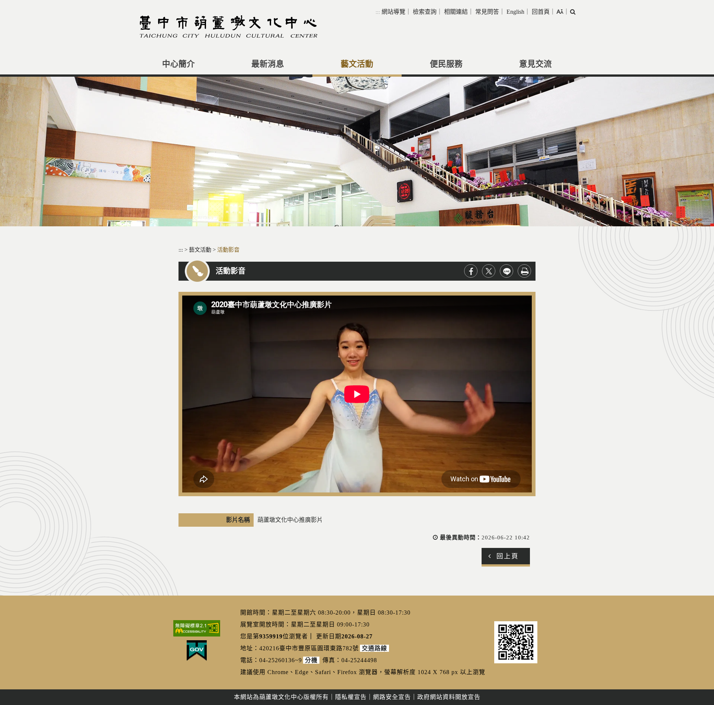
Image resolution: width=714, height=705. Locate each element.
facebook (470, 271)
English (515, 12)
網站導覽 (393, 12)
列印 (524, 271)
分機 (311, 660)
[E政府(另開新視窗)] (197, 650)
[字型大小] (559, 11)
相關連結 (456, 12)
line (506, 271)
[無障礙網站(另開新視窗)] (197, 628)
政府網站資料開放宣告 (448, 697)
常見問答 (487, 12)
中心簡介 (178, 64)
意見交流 (535, 64)
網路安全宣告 (392, 697)
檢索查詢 (425, 12)
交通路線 (374, 648)
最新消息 (267, 64)
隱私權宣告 (351, 697)
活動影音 (228, 249)
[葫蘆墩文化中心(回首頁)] (228, 26)
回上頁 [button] (507, 556)
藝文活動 (357, 64)
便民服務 (446, 64)
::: (378, 12)
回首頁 (541, 12)
